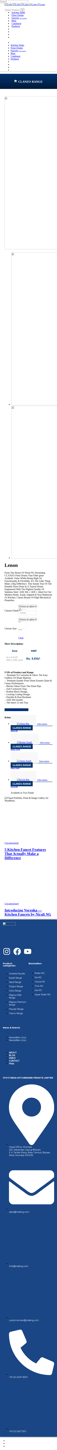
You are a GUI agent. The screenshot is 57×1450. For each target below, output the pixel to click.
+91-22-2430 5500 (18, 1377)
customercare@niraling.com (24, 1320)
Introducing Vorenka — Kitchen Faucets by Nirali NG (28, 912)
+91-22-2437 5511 (17, 1431)
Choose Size (11, 628)
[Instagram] (6, 951)
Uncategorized (12, 843)
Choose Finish (11, 610)
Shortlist (16, 709)
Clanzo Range (21, 727)
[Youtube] (27, 951)
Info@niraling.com (18, 1266)
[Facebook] (17, 951)
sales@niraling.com (19, 1212)
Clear (21, 638)
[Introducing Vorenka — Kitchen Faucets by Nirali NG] (28, 901)
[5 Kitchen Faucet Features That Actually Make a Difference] (28, 840)
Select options (42, 724)
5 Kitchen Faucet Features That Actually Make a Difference (25, 854)
